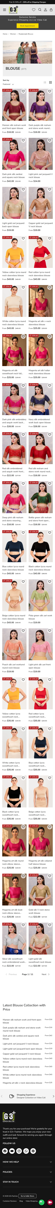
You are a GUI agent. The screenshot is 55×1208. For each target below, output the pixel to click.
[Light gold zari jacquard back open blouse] (14, 203)
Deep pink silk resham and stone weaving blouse (12, 520)
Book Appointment (27, 26)
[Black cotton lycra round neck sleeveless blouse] (41, 546)
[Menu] (4, 10)
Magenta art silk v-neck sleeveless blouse (40, 323)
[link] (12, 974)
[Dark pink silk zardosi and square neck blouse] (14, 154)
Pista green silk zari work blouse (40, 617)
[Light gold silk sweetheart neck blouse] (41, 939)
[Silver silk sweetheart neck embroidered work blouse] (14, 939)
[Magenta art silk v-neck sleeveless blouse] (41, 301)
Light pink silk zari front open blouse (40, 666)
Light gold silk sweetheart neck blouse (40, 960)
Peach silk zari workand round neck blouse (13, 666)
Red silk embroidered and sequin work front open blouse (12, 471)
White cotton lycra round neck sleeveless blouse (14, 323)
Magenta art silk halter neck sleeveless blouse (39, 372)
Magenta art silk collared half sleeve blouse (40, 862)
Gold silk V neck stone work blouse (39, 911)
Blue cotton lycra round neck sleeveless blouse (13, 568)
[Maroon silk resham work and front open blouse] (14, 105)
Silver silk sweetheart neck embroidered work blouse (13, 962)
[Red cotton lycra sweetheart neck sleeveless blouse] (41, 693)
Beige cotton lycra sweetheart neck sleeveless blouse (37, 814)
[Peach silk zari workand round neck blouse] (14, 644)
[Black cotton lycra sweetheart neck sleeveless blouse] (14, 791)
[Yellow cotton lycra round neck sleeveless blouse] (14, 252)
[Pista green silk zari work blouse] (41, 595)
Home (5, 34)
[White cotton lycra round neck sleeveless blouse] (14, 301)
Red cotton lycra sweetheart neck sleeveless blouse (37, 716)
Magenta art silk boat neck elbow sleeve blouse (12, 912)
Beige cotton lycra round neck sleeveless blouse (13, 617)
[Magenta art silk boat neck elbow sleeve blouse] (14, 890)
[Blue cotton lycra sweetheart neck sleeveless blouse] (41, 742)
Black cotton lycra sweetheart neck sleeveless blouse (10, 814)
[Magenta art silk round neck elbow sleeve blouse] (14, 840)
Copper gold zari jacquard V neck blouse (41, 225)
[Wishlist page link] (33, 9)
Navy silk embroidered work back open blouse (40, 421)
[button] (51, 10)
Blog (21, 1201)
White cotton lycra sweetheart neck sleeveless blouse (11, 765)
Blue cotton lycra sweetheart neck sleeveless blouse (37, 765)
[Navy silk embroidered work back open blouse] (41, 399)
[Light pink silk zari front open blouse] (41, 644)
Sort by (6, 80)
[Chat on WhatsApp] (41, 1202)
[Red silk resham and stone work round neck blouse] (41, 448)
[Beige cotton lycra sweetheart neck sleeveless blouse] (41, 791)
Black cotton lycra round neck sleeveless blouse (40, 568)
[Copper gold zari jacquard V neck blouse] (41, 203)
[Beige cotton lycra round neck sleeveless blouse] (14, 595)
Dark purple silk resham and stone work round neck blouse (40, 128)
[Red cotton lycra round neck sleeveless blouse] (41, 252)
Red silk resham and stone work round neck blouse (39, 471)
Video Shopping (32, 1201)
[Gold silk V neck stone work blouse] (41, 890)
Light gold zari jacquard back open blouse (13, 225)
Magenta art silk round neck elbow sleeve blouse (13, 863)
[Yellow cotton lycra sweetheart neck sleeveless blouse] (14, 693)
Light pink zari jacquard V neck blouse (41, 176)
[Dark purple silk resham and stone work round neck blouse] (41, 105)
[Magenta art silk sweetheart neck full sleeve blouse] (14, 350)
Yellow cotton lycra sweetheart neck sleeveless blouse (11, 716)
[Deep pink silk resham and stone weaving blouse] (14, 497)
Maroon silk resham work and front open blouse (14, 127)
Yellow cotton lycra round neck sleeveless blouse (14, 274)
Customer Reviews (10, 1201)
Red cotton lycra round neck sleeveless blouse (39, 274)
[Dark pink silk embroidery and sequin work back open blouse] (14, 399)
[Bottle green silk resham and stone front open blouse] (41, 497)
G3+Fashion (13, 1196)
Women (13, 34)
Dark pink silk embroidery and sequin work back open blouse (14, 422)
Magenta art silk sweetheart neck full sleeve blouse (12, 373)
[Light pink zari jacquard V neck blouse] (41, 154)
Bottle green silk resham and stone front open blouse (40, 520)
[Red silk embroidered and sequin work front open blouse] (14, 448)
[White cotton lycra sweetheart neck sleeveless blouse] (14, 742)
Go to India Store (27, 1196)
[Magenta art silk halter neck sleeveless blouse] (41, 350)
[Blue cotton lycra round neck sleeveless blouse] (14, 546)
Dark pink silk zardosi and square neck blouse (13, 176)
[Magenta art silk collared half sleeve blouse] (41, 840)
